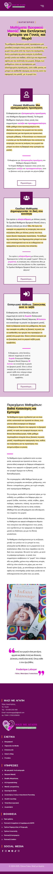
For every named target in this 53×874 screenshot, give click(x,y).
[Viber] (19, 851)
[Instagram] (6, 851)
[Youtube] (9, 851)
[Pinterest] (12, 851)
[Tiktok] (15, 851)
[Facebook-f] (3, 851)
